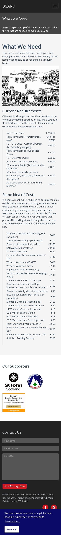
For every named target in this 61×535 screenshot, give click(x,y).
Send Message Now (14, 486)
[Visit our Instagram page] (54, 508)
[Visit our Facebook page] (45, 508)
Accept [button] (11, 529)
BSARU (8, 6)
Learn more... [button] (12, 521)
